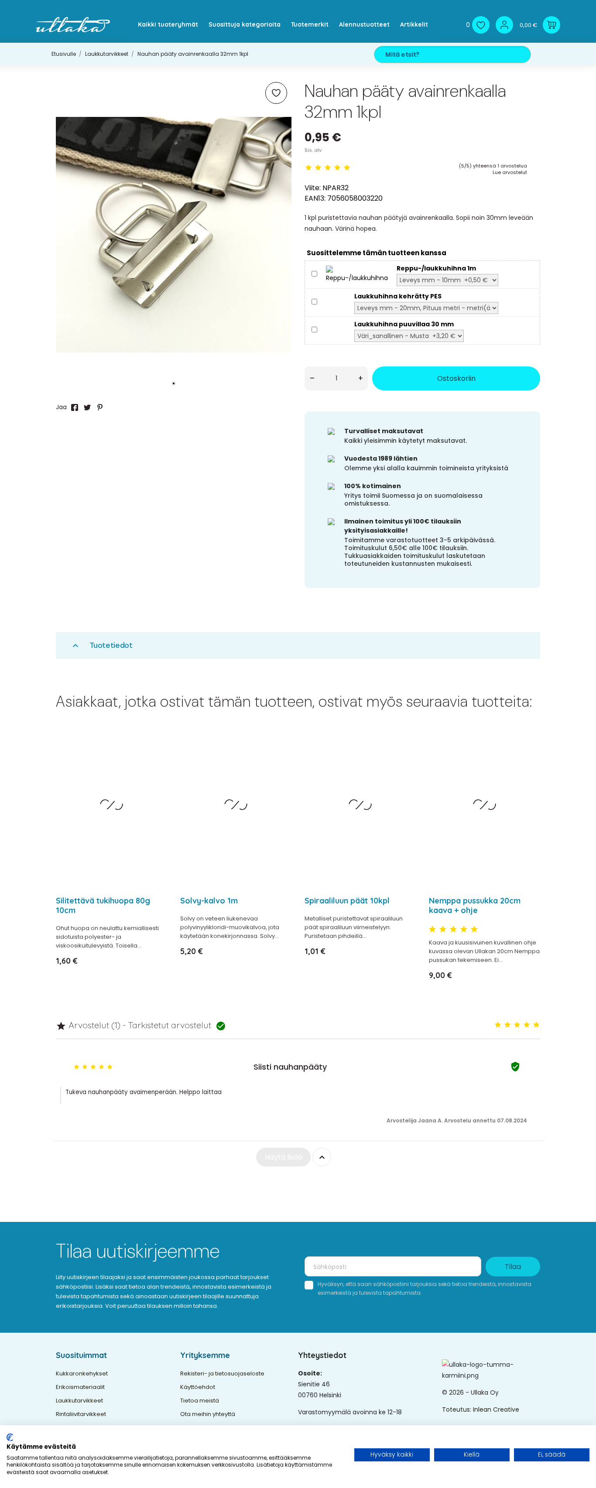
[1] (308, 167)
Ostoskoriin (456, 378)
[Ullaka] (73, 24)
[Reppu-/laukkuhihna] (357, 274)
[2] (318, 167)
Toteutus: (457, 1409)
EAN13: (315, 198)
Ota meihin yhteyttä (207, 1414)
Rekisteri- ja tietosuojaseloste (222, 1373)
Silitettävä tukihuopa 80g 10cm (103, 905)
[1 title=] (432, 929)
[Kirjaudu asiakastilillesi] (504, 25)
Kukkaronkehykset (82, 1373)
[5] (347, 167)
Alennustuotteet (364, 24)
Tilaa (513, 1267)
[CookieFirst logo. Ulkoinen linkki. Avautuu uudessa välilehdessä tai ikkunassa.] (10, 1437)
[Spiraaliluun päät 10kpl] (403, 759)
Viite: (313, 188)
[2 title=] (442, 929)
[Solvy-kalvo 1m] (279, 759)
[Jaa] (74, 407)
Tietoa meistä (199, 1400)
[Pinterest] (100, 407)
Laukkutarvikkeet (79, 1400)
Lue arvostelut (510, 172)
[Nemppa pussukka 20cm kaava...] (528, 759)
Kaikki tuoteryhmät (168, 24)
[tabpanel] (173, 235)
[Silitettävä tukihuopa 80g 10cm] (155, 759)
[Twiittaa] (87, 407)
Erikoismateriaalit (80, 1387)
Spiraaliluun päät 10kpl (347, 901)
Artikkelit (414, 24)
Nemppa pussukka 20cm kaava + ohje (475, 905)
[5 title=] (474, 929)
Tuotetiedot (101, 645)
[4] (337, 167)
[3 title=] (453, 929)
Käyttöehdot (197, 1387)
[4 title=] (463, 929)
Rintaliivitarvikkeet (81, 1414)
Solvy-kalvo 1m (209, 901)
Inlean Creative (496, 1409)
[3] (328, 167)
